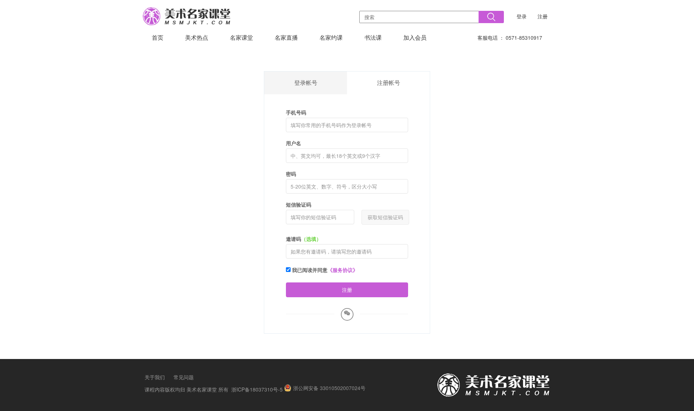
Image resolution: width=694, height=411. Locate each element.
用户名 (293, 143)
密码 (291, 173)
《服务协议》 (342, 269)
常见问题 (184, 377)
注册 (542, 16)
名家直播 (286, 37)
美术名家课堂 (202, 389)
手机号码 (296, 112)
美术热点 (196, 37)
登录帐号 (305, 82)
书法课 (373, 37)
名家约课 (331, 37)
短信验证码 (298, 204)
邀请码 (303, 238)
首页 (157, 37)
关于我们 (155, 377)
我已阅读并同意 (324, 269)
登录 (522, 16)
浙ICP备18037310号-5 (257, 389)
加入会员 (415, 37)
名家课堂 (241, 37)
